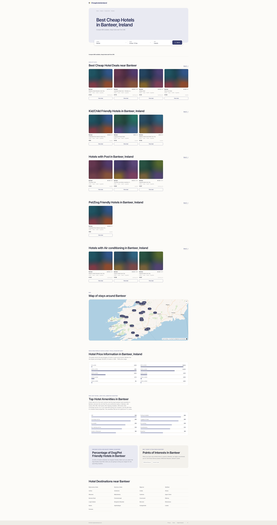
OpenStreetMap (182, 339)
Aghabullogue (117, 505)
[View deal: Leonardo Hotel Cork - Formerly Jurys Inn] (126, 78)
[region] (138, 320)
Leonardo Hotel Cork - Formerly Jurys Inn (123, 91)
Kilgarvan (142, 487)
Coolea (141, 490)
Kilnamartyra (168, 501)
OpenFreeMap (165, 339)
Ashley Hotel (142, 91)
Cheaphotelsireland (99, 3)
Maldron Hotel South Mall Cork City (147, 136)
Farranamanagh (118, 498)
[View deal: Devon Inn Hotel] (176, 78)
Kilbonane (91, 494)
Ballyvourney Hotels (93, 487)
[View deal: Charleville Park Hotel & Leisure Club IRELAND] (101, 124)
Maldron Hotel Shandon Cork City (96, 91)
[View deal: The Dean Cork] (101, 169)
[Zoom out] (186, 303)
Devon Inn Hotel (168, 91)
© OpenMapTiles (171, 339)
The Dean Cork (92, 182)
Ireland (101, 10)
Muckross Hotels (118, 487)
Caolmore (142, 494)
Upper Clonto (168, 494)
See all (186, 66)
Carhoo (90, 490)
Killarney (167, 498)
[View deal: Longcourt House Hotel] (126, 124)
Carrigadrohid (143, 505)
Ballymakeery (117, 494)
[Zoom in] (186, 301)
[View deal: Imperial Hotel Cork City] (151, 169)
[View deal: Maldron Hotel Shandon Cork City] (101, 78)
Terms (173, 522)
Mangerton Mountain (119, 501)
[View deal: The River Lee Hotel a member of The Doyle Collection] (126, 169)
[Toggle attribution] (186, 339)
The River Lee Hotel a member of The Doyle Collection (126, 182)
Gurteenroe (116, 490)
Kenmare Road (92, 498)
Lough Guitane (92, 501)
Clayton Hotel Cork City (119, 273)
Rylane (90, 505)
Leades (167, 505)
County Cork (107, 10)
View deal (100, 98)
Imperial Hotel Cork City (144, 182)
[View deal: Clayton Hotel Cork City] (126, 261)
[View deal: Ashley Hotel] (151, 78)
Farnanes (91, 509)
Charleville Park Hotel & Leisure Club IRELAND (99, 136)
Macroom (142, 501)
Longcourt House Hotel (119, 136)
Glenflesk (167, 487)
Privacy (169, 522)
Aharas (166, 490)
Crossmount (142, 498)
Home (97, 10)
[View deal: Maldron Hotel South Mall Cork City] (151, 124)
